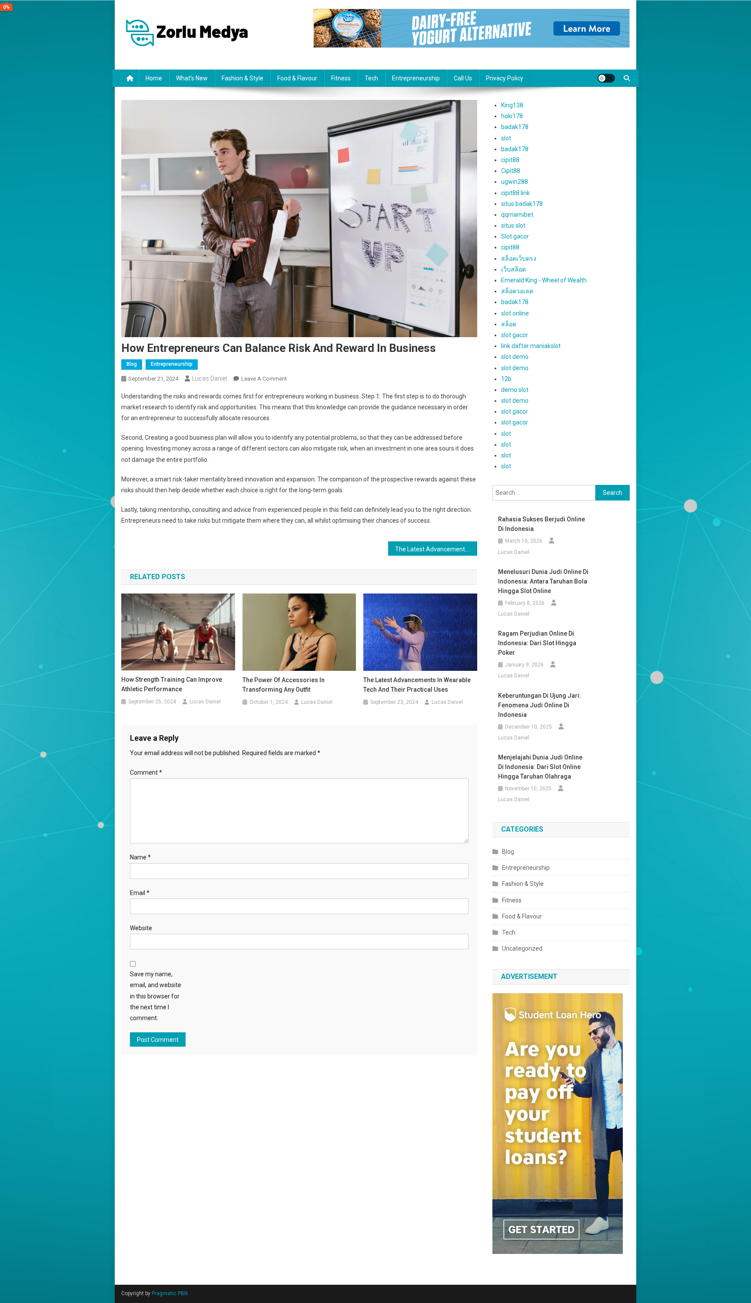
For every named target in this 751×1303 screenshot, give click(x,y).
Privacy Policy (504, 78)
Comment (146, 772)
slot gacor (514, 335)
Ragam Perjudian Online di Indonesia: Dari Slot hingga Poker (537, 643)
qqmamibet (517, 214)
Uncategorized (522, 948)
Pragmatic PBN (170, 1293)
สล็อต (508, 324)
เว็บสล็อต (513, 269)
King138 (512, 105)
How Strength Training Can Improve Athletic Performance (171, 684)
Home (154, 78)
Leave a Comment (264, 378)
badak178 (514, 126)
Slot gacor (515, 236)
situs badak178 (522, 203)
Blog (131, 364)
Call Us (463, 78)
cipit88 (510, 159)
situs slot (513, 225)
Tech (371, 78)
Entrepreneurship (416, 78)
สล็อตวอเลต (517, 291)
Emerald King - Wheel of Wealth (544, 280)
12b (506, 378)
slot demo (514, 356)
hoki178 (512, 116)
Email (140, 892)
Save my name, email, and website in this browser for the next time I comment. (155, 996)
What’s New (192, 78)
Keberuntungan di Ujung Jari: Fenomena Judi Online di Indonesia (539, 705)
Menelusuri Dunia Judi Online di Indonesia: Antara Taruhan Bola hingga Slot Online (543, 581)
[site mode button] (606, 78)
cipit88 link (515, 192)
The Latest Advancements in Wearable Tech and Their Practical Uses (436, 549)
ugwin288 (514, 181)
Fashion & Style (242, 78)
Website (141, 928)
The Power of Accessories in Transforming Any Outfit (284, 684)
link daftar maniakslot (531, 345)
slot (506, 138)
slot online (515, 313)
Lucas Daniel (209, 378)
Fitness (341, 78)
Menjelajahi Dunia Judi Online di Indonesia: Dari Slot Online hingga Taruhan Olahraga (540, 767)
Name (140, 857)
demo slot (514, 389)
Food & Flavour (297, 78)
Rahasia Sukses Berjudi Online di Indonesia (541, 524)
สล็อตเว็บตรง (518, 258)
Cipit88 (510, 170)
